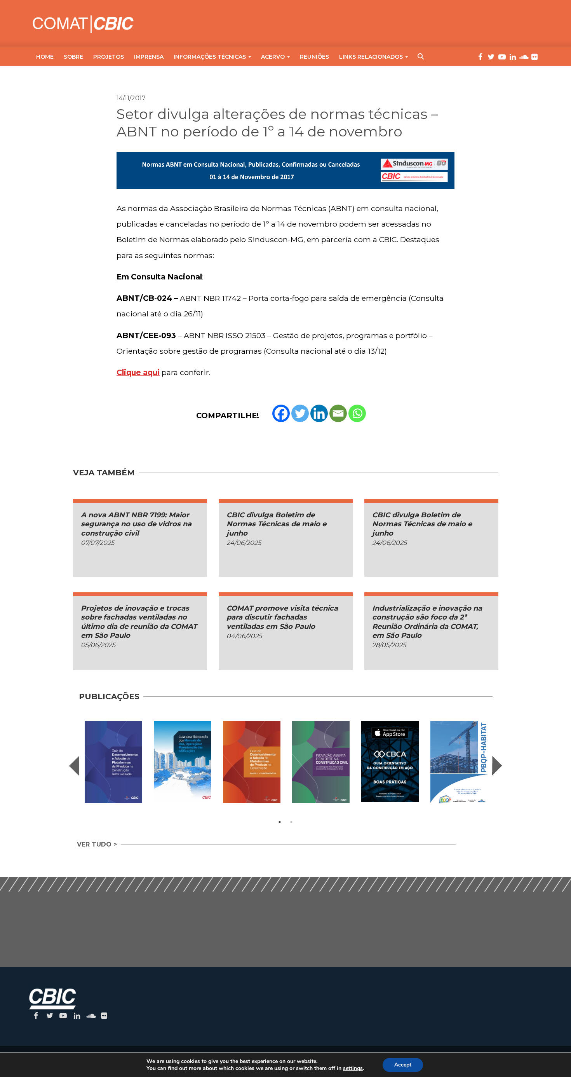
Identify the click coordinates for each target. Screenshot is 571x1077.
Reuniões (314, 56)
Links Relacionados (371, 56)
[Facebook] (281, 413)
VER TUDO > (97, 844)
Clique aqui (138, 372)
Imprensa (149, 56)
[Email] (338, 413)
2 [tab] (291, 822)
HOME (45, 56)
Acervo (273, 56)
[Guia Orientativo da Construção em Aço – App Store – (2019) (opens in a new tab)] (390, 761)
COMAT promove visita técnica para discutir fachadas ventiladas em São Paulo (282, 617)
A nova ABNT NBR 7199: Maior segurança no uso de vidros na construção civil (136, 524)
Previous (74, 765)
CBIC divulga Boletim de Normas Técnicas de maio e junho (276, 524)
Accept (402, 1064)
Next (497, 765)
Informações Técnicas (210, 56)
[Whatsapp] (357, 413)
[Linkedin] (319, 413)
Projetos (108, 56)
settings (353, 1068)
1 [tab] (280, 822)
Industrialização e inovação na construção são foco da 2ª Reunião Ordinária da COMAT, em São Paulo (427, 622)
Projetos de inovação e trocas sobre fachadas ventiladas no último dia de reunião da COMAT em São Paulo (139, 622)
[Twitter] (300, 413)
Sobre (73, 56)
